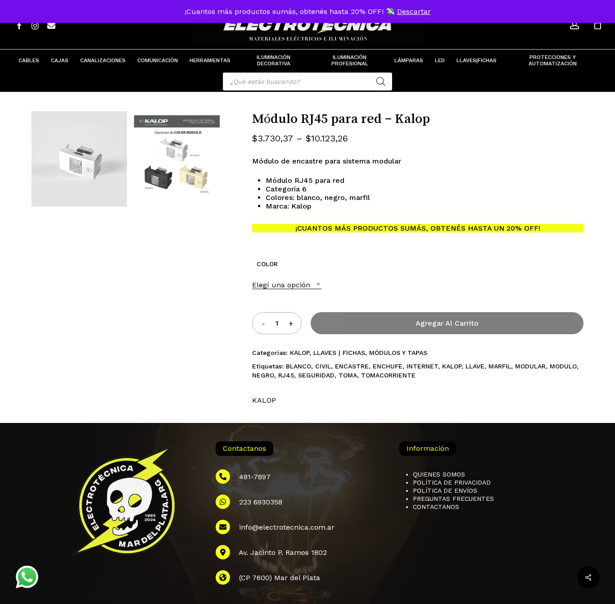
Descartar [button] (414, 11)
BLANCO (298, 366)
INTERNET (422, 366)
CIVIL (323, 366)
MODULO (563, 366)
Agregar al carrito (447, 323)
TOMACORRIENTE (388, 375)
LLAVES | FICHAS (339, 352)
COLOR (267, 264)
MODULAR (530, 366)
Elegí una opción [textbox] (281, 285)
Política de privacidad (452, 482)
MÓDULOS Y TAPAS (398, 352)
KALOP (299, 352)
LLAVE (475, 366)
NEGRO (263, 375)
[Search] (381, 82)
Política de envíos (445, 490)
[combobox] (286, 285)
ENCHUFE (387, 366)
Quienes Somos (439, 474)
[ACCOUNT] (574, 25)
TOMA (348, 375)
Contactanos (436, 506)
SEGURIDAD (316, 375)
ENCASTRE (352, 366)
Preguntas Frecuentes (453, 498)
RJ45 (286, 375)
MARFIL (499, 366)
